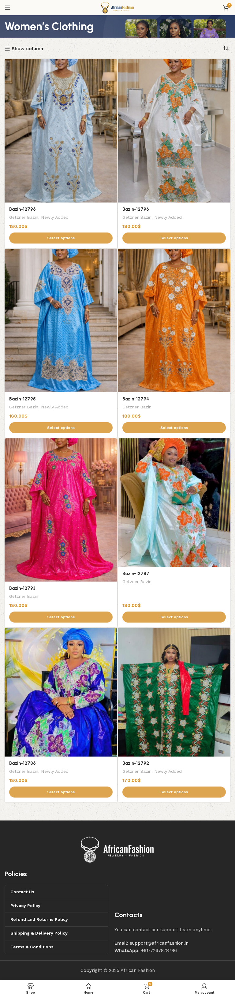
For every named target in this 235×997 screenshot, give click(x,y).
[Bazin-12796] (61, 131)
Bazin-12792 (135, 763)
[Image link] (117, 849)
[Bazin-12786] (61, 692)
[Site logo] (117, 7)
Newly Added (55, 217)
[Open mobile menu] (8, 8)
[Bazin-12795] (61, 320)
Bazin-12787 (135, 573)
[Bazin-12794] (174, 320)
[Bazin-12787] (174, 502)
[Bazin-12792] (174, 692)
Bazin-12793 (22, 588)
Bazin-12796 (22, 209)
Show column (27, 48)
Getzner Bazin (23, 217)
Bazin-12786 (22, 763)
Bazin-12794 (135, 399)
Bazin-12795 (22, 399)
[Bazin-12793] (61, 510)
